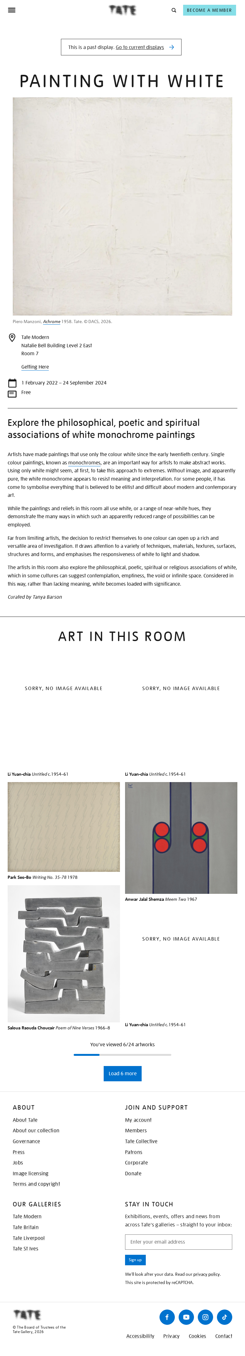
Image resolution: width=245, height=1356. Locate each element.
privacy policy (206, 1274)
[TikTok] (224, 1317)
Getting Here (35, 367)
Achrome (51, 321)
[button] (173, 10)
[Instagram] (205, 1317)
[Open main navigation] (58, 10)
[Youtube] (186, 1317)
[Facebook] (167, 1317)
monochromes (84, 463)
